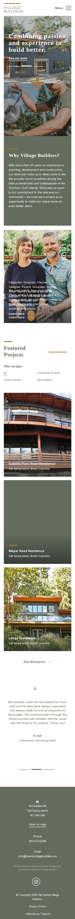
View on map (37, 824)
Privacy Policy (37, 906)
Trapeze (45, 914)
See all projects (34, 661)
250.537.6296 (37, 841)
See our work (18, 58)
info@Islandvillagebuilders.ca (37, 856)
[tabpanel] (37, 716)
